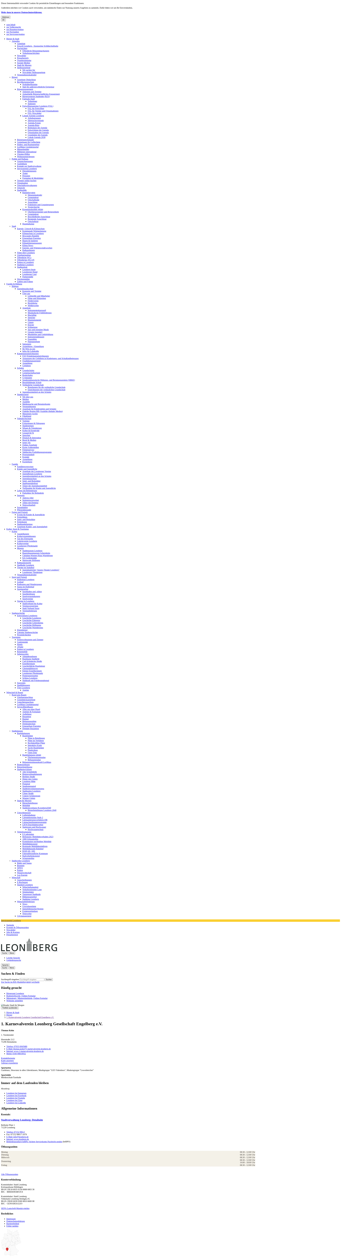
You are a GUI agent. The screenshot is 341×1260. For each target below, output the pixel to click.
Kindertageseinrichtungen (28, 353)
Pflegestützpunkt (24, 510)
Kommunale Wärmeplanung (34, 231)
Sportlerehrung (28, 594)
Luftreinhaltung (28, 815)
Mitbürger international (26, 152)
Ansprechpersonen (25, 161)
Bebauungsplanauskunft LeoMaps (36, 762)
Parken (20, 870)
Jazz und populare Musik (38, 329)
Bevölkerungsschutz (25, 82)
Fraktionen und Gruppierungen (41, 204)
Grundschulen (28, 370)
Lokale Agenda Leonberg (33, 116)
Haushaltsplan (28, 224)
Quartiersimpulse (24, 60)
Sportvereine (27, 599)
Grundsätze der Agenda (38, 135)
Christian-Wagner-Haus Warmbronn (37, 555)
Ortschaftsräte (33, 200)
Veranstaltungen (29, 406)
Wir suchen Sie (28, 70)
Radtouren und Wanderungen (29, 584)
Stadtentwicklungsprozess (33, 788)
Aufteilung (26, 714)
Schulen (20, 368)
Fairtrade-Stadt (28, 99)
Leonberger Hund (29, 272)
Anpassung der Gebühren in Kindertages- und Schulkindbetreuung (50, 358)
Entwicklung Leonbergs (27, 615)
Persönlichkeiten (24, 635)
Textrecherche (34, 207)
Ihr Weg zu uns (28, 349)
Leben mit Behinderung (27, 490)
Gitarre (31, 322)
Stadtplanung (17, 731)
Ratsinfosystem (28, 192)
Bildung (15, 286)
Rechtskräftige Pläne (36, 743)
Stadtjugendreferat (30, 483)
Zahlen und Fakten (25, 281)
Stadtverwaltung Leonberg (22, 1119)
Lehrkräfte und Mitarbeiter (39, 296)
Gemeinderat (33, 197)
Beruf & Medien (29, 440)
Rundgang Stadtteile (30, 659)
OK (3, 20)
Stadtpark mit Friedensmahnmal (35, 680)
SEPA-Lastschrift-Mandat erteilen (15, 1208)
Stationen (32, 104)
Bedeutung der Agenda (37, 128)
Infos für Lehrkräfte (30, 351)
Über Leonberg (23, 688)
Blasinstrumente (34, 320)
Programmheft (28, 454)
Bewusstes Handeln (30, 236)
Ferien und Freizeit (20, 512)
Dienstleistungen (29, 171)
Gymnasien (27, 378)
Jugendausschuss (29, 478)
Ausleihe (26, 402)
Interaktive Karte (35, 745)
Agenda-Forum (34, 123)
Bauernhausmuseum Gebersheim (36, 553)
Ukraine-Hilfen (23, 154)
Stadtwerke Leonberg (21, 861)
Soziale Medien (23, 63)
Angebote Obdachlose (26, 80)
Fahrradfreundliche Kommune (35, 853)
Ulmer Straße (28, 793)
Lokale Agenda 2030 (36, 137)
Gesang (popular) (35, 332)
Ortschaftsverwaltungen (27, 185)
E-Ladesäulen (28, 834)
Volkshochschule (24, 418)
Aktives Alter (28, 498)
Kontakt (25, 457)
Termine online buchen (26, 180)
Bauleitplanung (23, 733)
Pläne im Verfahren (36, 740)
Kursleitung (27, 462)
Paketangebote (34, 341)
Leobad (20, 582)
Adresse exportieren (9, 1063)
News (24, 904)
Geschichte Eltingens (31, 620)
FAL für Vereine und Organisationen (43, 111)
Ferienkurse (22, 522)
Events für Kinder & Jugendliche (31, 515)
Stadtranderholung (25, 524)
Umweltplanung (24, 813)
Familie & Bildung (14, 284)
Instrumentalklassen (36, 337)
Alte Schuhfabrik (29, 772)
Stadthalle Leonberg (25, 565)
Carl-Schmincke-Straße (32, 661)
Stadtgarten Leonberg (31, 791)
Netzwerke (27, 913)
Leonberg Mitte (28, 781)
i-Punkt (20, 647)
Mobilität (26, 805)
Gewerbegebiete (29, 906)
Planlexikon (33, 750)
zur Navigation (12, 32)
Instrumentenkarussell (37, 310)
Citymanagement (24, 916)
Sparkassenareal (29, 786)
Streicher (31, 317)
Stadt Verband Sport (30, 608)
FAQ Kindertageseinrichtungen (35, 356)
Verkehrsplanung (24, 832)
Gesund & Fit (28, 433)
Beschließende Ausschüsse (39, 216)
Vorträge (26, 421)
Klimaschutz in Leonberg (33, 233)
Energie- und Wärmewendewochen (37, 248)
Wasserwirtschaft (24, 873)
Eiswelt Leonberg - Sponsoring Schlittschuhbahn (37, 46)
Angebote (26, 308)
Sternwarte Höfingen (31, 560)
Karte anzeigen (7, 1060)
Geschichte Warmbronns (32, 627)
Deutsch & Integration (31, 438)
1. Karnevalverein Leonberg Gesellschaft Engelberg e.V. (30, 1017)
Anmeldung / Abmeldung (33, 346)
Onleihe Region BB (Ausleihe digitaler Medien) (42, 411)
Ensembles (32, 339)
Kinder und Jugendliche (27, 469)
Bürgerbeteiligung (24, 767)
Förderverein (33, 301)
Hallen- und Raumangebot (28, 144)
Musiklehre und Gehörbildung (40, 334)
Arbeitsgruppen (34, 118)
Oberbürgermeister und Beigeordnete (43, 212)
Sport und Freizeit (19, 577)
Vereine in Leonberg (25, 601)
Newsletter (21, 55)
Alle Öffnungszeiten (9, 1174)
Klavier (31, 325)
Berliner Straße (28, 776)
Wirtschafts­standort (30, 887)
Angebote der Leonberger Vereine (36, 471)
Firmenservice (28, 450)
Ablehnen (5, 17)
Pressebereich (23, 58)
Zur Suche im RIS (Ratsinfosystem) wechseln (20, 982)
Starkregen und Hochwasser (34, 827)
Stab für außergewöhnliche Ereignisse (38, 87)
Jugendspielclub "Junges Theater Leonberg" (41, 570)
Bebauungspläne (29, 721)
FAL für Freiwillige (36, 108)
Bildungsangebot (29, 897)
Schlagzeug (32, 327)
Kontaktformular (8, 1058)
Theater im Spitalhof (25, 567)
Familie (15, 464)
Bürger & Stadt (12, 39)
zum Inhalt (10, 24)
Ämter (25, 173)
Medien (25, 399)
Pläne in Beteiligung (36, 738)
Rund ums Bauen (19, 695)
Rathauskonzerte (24, 563)
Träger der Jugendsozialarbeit (34, 486)
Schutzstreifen (28, 858)
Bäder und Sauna (24, 863)
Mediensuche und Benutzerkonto (36, 404)
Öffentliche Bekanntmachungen (35, 51)
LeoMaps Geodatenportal (27, 147)
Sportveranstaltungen (31, 596)
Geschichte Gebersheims (32, 623)
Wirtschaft (16, 877)
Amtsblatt (21, 43)
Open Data (32, 752)
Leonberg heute (29, 269)
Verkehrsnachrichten (31, 53)
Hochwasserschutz (35, 829)
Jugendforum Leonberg (32, 474)
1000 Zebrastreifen (30, 839)
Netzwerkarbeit (28, 505)
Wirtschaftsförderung (26, 901)
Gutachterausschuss (25, 702)
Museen (20, 548)
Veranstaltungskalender (26, 75)
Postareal (26, 784)
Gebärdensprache (13, 960)
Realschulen (27, 375)
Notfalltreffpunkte (29, 84)
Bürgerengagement (25, 89)
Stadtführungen (23, 685)
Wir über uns (27, 397)
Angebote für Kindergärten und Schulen (39, 409)
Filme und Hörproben (37, 298)
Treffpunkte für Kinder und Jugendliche (39, 488)
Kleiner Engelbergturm (32, 671)
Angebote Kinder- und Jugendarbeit (32, 527)
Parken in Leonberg (25, 262)
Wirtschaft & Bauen (14, 692)
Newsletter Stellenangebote (33, 72)
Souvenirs (21, 683)
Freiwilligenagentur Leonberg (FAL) (37, 106)
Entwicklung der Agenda (38, 130)
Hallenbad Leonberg (25, 579)
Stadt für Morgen (24, 65)
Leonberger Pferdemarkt (27, 546)
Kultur (14, 531)
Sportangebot (22, 589)
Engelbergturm (28, 664)
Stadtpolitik (22, 190)
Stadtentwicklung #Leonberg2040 (36, 808)
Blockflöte (32, 315)
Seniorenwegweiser (30, 500)
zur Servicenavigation (15, 34)
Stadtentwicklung (24, 769)
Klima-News (27, 245)
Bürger (15, 77)
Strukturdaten (28, 892)
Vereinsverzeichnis (30, 606)
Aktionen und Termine (31, 92)
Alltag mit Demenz (30, 502)
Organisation (22, 183)
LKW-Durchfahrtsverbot (32, 825)
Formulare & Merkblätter (32, 178)
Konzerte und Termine (31, 291)
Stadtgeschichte (18, 613)
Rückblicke (32, 303)
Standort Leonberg (25, 885)
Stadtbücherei (23, 394)
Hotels (20, 644)
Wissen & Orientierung (32, 428)
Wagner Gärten (28, 798)
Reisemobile (22, 651)
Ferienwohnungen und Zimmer (30, 639)
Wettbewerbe (33, 305)
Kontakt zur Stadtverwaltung (29, 166)
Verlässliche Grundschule (33, 385)
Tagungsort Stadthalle (31, 894)
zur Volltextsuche (13, 27)
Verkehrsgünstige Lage (32, 889)
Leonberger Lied (29, 274)
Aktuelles (16, 41)
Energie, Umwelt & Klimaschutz (31, 229)
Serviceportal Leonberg (27, 168)
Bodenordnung (23, 764)
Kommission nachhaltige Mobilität (36, 841)
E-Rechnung (22, 882)
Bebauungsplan (34, 760)
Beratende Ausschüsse (37, 219)
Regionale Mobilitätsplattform (34, 846)
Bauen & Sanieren (30, 241)
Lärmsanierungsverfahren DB (34, 820)
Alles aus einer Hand (31, 709)
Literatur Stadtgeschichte (27, 632)
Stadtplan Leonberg (25, 265)
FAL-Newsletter (34, 113)
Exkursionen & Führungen (33, 423)
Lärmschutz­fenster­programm (34, 822)
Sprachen (26, 435)
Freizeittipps (22, 517)
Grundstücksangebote (26, 700)
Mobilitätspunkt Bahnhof (32, 849)
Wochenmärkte (23, 279)
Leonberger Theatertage (32, 572)
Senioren (21, 495)
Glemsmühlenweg (30, 668)
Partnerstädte (27, 277)
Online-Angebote (29, 445)
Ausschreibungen (24, 880)
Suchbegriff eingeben (10, 979)
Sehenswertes (23, 654)
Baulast (25, 719)
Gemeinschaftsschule (31, 373)
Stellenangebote (23, 67)
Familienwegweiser (25, 466)
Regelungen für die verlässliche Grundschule (46, 387)
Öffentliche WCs (24, 257)
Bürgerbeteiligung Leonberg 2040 (42, 810)
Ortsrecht (21, 188)
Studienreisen (28, 426)
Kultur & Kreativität (30, 430)
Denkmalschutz (28, 724)
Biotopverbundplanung (32, 774)
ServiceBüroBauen (25, 707)
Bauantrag (26, 716)
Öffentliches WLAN (25, 260)
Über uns (26, 293)
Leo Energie (22, 875)
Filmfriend (26, 416)
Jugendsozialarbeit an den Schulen (36, 392)
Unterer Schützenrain (31, 796)
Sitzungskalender (35, 195)
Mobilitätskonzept (29, 844)
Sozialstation (22, 507)
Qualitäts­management (31, 361)
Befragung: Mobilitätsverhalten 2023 (37, 837)
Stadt (14, 226)
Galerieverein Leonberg (27, 541)
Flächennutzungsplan (37, 757)
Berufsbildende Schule (31, 382)
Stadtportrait (22, 267)
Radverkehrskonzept (31, 856)
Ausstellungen (23, 534)
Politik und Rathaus (20, 159)
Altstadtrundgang (29, 656)
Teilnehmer (32, 101)
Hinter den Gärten (30, 779)
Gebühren (26, 366)
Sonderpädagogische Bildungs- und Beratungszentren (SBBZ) (48, 380)
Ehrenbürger (22, 630)
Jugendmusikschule (25, 289)
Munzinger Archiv (30, 414)
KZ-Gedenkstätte (29, 558)
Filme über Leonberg (26, 253)
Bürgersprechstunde (25, 140)
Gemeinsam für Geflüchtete (28, 142)
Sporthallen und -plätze (32, 591)
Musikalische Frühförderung (40, 313)
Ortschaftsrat (33, 221)
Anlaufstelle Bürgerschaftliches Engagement (41, 94)
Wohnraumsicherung (25, 156)
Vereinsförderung (29, 611)
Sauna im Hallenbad (25, 587)
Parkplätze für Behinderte (33, 493)
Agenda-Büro (33, 125)
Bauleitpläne (27, 736)
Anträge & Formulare (31, 712)
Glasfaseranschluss (25, 697)
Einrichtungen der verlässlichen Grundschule (46, 390)
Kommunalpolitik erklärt (32, 209)
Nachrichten (22, 48)
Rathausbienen (28, 250)
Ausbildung (22, 164)
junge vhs (26, 442)
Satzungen (26, 344)
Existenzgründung (30, 911)
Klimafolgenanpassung (32, 243)
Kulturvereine (23, 543)
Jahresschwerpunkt (36, 120)
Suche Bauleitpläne (36, 748)
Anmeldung (27, 363)
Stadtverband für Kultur (32, 603)
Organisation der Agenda (38, 132)
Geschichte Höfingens (31, 625)
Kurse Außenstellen (30, 447)
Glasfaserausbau (24, 255)
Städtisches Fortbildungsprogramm (37, 452)
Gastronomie (22, 642)
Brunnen (20, 865)
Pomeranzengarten (30, 676)
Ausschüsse (33, 202)
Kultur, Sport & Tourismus (17, 529)
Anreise (25, 690)
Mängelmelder (23, 149)
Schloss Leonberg (29, 678)
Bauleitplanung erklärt (31, 755)
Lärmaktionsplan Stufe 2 (32, 817)
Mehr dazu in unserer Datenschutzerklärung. (21, 12)
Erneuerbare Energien (31, 238)
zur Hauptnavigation (15, 29)
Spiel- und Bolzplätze (31, 481)
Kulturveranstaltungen (26, 536)
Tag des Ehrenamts (25, 539)
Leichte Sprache (13, 958)
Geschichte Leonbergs (31, 618)
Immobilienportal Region (32, 909)
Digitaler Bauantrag (30, 728)
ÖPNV (20, 868)
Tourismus (16, 637)
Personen (26, 176)
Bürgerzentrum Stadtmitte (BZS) (36, 96)
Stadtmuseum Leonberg (32, 551)
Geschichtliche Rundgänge (33, 666)
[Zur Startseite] (57, 950)
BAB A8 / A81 (28, 851)
